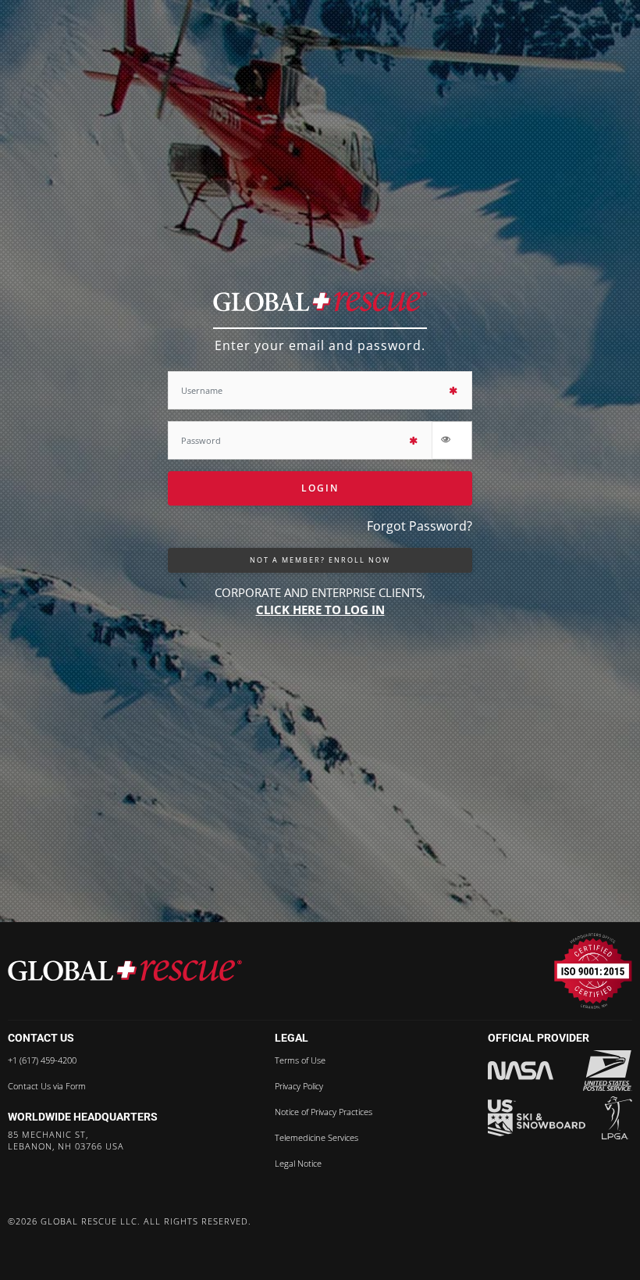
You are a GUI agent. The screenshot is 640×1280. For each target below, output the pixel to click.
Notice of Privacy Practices (323, 1112)
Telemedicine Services (316, 1137)
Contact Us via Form (47, 1086)
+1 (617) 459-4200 (42, 1060)
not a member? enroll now (320, 560)
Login (320, 488)
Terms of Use (300, 1060)
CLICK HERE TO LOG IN (320, 609)
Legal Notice (298, 1163)
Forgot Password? (419, 526)
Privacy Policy (299, 1086)
